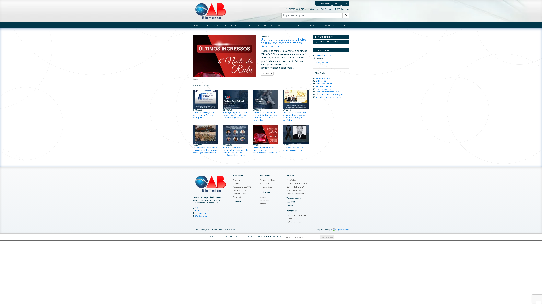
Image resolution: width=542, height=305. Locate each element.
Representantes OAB (242, 187)
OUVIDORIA (330, 25)
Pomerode (237, 197)
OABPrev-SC (321, 81)
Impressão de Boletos (296, 183)
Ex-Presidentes (239, 190)
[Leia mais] (227, 56)
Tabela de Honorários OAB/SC (328, 92)
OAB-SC (336, 3)
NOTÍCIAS (262, 25)
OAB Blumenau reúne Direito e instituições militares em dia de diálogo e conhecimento (205, 150)
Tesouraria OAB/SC (324, 89)
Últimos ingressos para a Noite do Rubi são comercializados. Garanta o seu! (283, 42)
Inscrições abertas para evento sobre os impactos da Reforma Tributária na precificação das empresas (235, 151)
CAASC (345, 3)
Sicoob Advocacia (323, 78)
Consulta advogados (328, 41)
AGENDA (248, 25)
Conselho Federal (323, 3)
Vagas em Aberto (325, 37)
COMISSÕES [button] (276, 25)
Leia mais (266, 73)
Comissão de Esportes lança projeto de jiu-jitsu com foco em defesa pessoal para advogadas (265, 116)
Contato (290, 205)
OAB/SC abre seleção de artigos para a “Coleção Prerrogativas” (203, 115)
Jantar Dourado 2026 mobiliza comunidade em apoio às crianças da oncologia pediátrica (295, 116)
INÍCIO (195, 25)
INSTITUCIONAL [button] (210, 25)
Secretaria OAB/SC (323, 86)
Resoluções (265, 183)
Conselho (237, 183)
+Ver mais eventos (320, 62)
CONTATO (345, 25)
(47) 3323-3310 (294, 9)
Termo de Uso (293, 218)
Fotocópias (291, 180)
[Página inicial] (211, 11)
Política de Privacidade (296, 215)
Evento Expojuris (323, 55)
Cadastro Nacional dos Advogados (330, 94)
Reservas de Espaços (296, 190)
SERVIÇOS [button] (294, 25)
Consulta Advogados (296, 193)
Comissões (237, 201)
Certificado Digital (294, 187)
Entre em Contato (310, 9)
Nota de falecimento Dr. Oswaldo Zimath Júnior (293, 148)
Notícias (263, 197)
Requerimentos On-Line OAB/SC (329, 97)
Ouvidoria (291, 202)
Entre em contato (202, 210)
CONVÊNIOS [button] (312, 25)
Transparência (266, 187)
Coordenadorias (240, 193)
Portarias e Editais (267, 180)
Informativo (265, 200)
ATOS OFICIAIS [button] (231, 25)
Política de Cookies (295, 222)
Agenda (263, 203)
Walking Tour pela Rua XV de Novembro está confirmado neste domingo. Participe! (235, 115)
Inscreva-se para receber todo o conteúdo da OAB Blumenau (245, 236)
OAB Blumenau (327, 9)
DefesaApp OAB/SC (324, 83)
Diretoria (236, 180)
